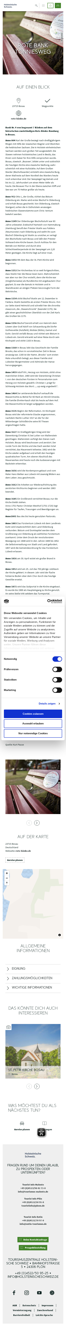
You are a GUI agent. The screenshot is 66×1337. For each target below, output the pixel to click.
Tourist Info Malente (33, 1184)
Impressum (47, 1305)
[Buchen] (58, 5)
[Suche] (36, 5)
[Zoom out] (6, 878)
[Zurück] (29, 823)
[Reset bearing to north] (6, 882)
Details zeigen (47, 703)
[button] (50, 5)
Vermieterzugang (22, 1310)
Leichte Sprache (44, 1315)
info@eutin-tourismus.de (33, 1223)
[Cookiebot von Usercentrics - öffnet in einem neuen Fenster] (47, 601)
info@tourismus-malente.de (33, 1191)
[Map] (33, 904)
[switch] (57, 669)
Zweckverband (45, 1310)
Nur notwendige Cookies (33, 733)
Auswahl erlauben (33, 723)
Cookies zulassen (33, 713)
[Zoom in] (6, 873)
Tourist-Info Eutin (33, 1216)
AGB (15, 1305)
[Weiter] (37, 823)
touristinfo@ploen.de (33, 1205)
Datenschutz (29, 1305)
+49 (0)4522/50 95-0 (33, 1202)
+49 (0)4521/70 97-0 (33, 1220)
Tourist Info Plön (33, 1198)
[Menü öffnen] (43, 5)
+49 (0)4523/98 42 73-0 (33, 1188)
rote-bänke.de (18, 118)
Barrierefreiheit (21, 1315)
